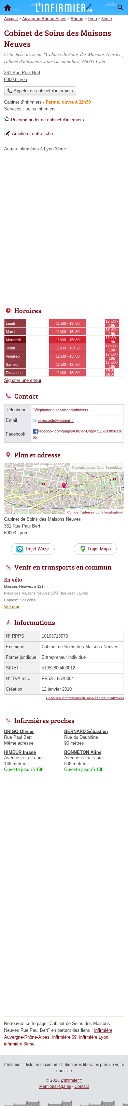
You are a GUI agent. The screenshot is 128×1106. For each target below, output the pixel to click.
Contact (81, 1086)
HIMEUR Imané (20, 752)
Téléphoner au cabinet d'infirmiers (60, 410)
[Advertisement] (64, 227)
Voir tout (11, 607)
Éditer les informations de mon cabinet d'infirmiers (85, 698)
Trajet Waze (37, 548)
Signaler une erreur (22, 380)
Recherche (120, 7)
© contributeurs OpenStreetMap (97, 467)
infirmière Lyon (93, 1037)
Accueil (7, 7)
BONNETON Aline (82, 752)
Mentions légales (55, 1086)
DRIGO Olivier (19, 731)
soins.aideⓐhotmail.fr (56, 420)
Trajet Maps (99, 548)
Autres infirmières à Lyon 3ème (35, 148)
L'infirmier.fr (71, 1080)
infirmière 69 (64, 1037)
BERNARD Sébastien (86, 731)
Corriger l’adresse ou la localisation (94, 512)
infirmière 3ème (19, 1044)
